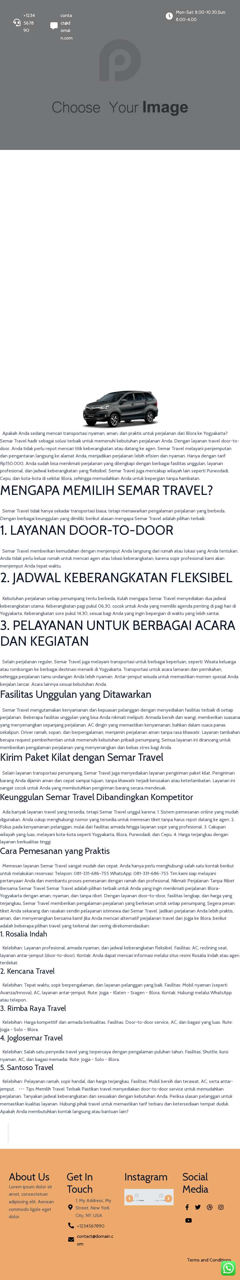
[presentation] (129, 1198)
